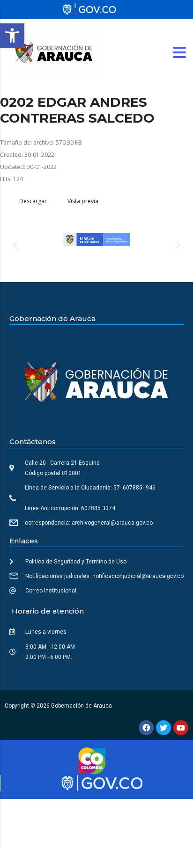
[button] (12, 35)
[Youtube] (180, 727)
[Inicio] (54, 52)
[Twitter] (163, 727)
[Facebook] (146, 727)
